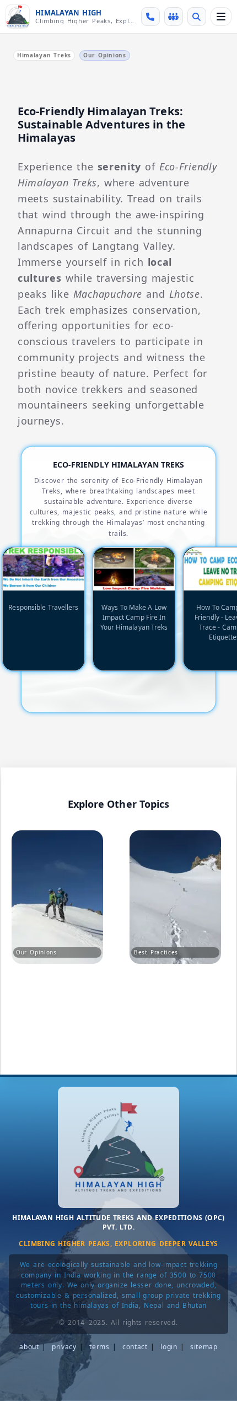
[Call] (150, 16)
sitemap (204, 1346)
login (168, 1346)
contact (135, 1346)
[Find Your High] (196, 16)
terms (99, 1346)
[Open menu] (221, 16)
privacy (64, 1346)
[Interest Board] (173, 16)
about (29, 1346)
